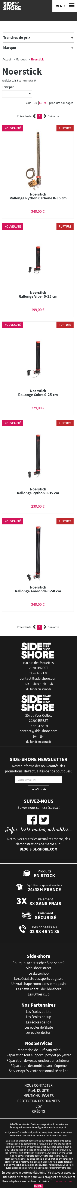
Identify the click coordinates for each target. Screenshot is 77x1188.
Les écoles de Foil (38, 1022)
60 (40, 103)
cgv (39, 1106)
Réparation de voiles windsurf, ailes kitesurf (38, 1060)
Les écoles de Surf (38, 1032)
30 (35, 103)
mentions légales (39, 1095)
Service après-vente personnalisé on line (38, 1070)
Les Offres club (38, 994)
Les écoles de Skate (38, 1027)
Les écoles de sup (38, 1016)
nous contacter (38, 1085)
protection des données (38, 1101)
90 (45, 103)
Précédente (24, 116)
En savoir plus (63, 1181)
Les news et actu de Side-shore (38, 989)
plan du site (38, 1090)
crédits (38, 1111)
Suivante (53, 116)
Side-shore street (38, 968)
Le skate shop (38, 973)
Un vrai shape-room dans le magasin (38, 983)
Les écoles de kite (38, 1011)
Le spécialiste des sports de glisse (38, 978)
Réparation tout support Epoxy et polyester (38, 1055)
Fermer (38, 1185)
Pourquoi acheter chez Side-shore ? (38, 962)
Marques (21, 59)
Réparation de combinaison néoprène (38, 1065)
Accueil (7, 59)
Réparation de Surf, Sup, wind (39, 1050)
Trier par (8, 87)
